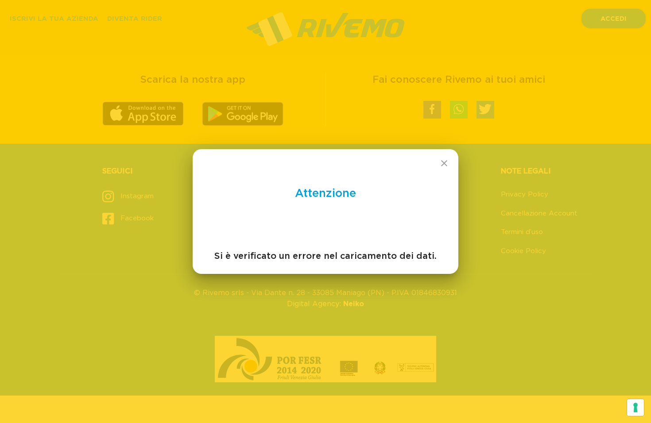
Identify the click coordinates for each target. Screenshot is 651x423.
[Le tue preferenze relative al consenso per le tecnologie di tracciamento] (635, 407)
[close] (444, 163)
